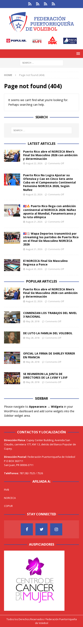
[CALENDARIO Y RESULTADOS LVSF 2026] (29, 4)
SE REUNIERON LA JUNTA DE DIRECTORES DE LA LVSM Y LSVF (45, 375)
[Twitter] (41, 529)
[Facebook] (27, 529)
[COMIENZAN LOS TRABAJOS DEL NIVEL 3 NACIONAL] (12, 317)
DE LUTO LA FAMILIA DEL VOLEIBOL (48, 333)
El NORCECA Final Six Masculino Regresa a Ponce (45, 262)
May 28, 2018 (32, 321)
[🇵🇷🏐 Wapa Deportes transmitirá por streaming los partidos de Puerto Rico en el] (12, 238)
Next (59, 580)
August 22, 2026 (34, 163)
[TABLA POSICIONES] (37, 4)
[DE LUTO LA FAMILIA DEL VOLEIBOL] (12, 337)
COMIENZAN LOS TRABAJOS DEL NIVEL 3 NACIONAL (50, 314)
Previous (9, 580)
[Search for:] (41, 62)
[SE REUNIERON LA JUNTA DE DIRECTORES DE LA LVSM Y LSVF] (12, 378)
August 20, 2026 (34, 268)
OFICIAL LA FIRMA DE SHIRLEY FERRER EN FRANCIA (49, 355)
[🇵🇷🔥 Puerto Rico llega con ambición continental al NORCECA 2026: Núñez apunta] (12, 210)
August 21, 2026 (34, 221)
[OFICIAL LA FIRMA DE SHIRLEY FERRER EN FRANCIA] (12, 358)
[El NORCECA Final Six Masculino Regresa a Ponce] (12, 265)
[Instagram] (56, 529)
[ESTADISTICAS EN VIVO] (53, 4)
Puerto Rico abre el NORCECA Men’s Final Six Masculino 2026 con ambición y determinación (50, 155)
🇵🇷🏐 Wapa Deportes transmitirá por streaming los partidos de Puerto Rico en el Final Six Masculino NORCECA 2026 (51, 239)
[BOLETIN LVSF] (45, 4)
